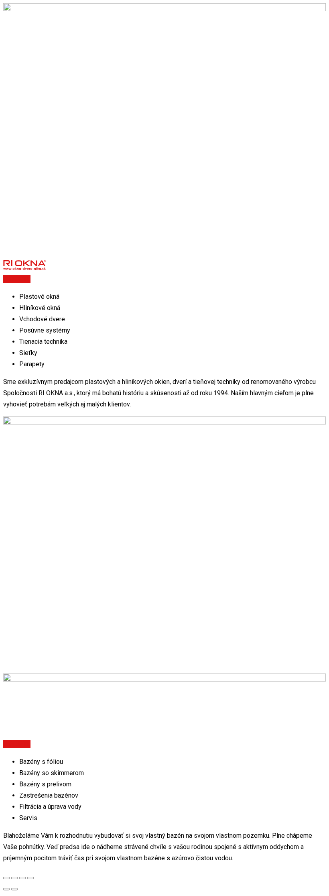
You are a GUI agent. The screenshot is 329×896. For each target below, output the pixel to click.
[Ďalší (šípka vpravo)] (14, 889)
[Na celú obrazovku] (22, 878)
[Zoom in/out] (30, 878)
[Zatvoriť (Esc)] (6, 878)
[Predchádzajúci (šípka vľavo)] (6, 889)
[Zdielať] (14, 878)
